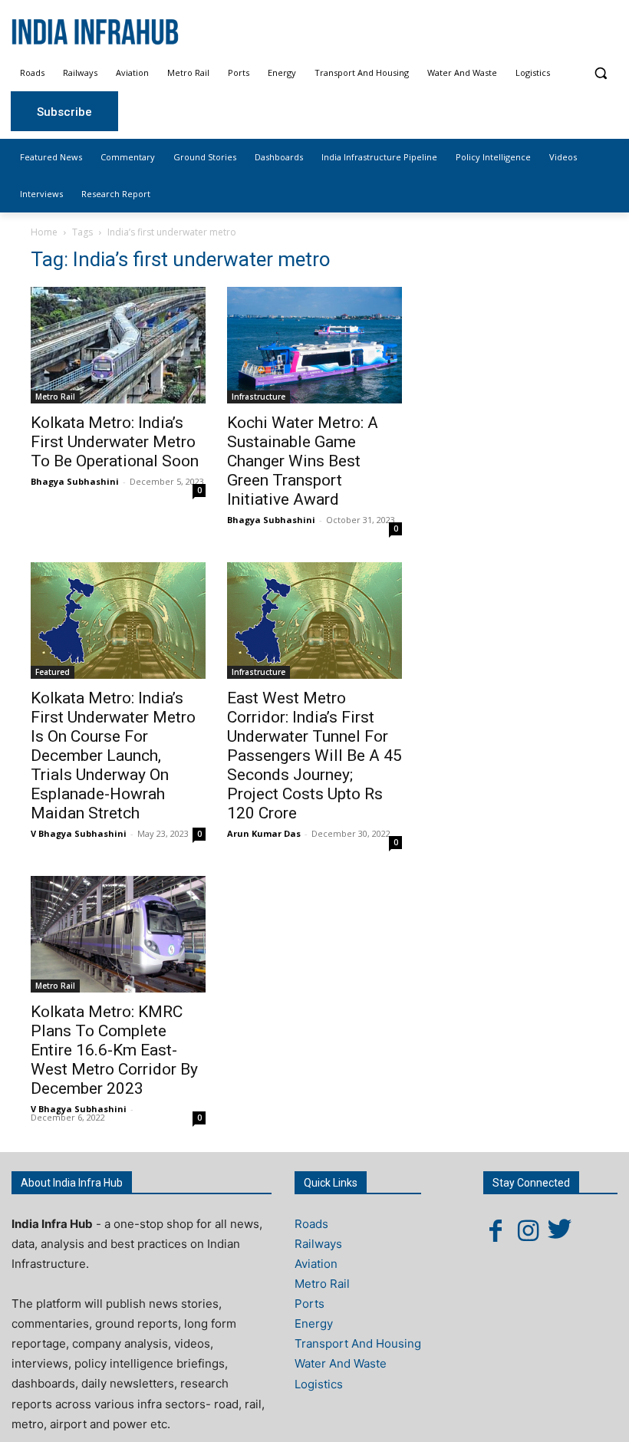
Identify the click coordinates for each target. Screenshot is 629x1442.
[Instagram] (527, 1230)
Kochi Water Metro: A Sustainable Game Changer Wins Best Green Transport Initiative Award (302, 461)
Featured (52, 672)
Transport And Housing (358, 1343)
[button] (600, 73)
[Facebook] (495, 1230)
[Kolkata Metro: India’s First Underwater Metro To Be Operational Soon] (118, 345)
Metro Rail (55, 396)
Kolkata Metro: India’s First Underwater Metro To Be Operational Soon (115, 441)
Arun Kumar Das (264, 833)
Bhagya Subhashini (75, 481)
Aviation (316, 1263)
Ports (309, 1303)
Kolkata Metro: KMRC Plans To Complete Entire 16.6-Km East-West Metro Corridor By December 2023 (114, 1050)
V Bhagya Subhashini (79, 833)
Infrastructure (258, 396)
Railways (318, 1243)
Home (44, 232)
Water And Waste (341, 1363)
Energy (314, 1323)
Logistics (319, 1384)
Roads (311, 1223)
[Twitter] (560, 1230)
